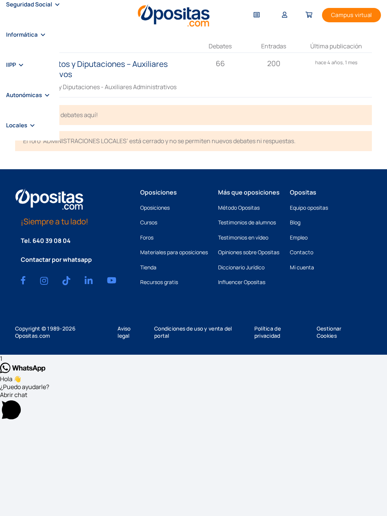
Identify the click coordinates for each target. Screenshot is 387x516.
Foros (146, 237)
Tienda (148, 267)
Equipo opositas (309, 207)
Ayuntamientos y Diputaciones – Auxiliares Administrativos (91, 69)
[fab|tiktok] (66, 280)
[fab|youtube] (111, 280)
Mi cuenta (302, 267)
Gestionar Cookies (329, 332)
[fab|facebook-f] (23, 280)
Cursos (148, 222)
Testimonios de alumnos (247, 222)
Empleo (299, 237)
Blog (295, 222)
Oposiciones (155, 207)
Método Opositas (239, 207)
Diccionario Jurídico (241, 267)
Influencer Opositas (241, 282)
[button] (57, 4)
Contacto (301, 252)
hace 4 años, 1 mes (336, 62)
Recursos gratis (159, 282)
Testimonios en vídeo (243, 237)
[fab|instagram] (44, 280)
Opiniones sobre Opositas (248, 252)
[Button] (257, 15)
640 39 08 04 (52, 240)
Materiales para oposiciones (174, 252)
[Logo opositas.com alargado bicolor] (174, 15)
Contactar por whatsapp (56, 259)
